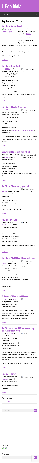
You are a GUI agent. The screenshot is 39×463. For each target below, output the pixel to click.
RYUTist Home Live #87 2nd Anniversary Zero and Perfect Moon (18, 329)
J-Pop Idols (11, 6)
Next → (9, 402)
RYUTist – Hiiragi (9, 373)
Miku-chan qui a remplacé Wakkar (22, 130)
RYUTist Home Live (9, 219)
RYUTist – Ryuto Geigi (11, 66)
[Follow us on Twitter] (6, 448)
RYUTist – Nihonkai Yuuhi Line (14, 106)
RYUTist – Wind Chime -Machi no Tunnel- (18, 258)
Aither (7, 299)
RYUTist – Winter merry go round (15, 186)
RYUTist (7, 110)
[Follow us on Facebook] (3, 448)
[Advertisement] (17, 427)
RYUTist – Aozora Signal (12, 26)
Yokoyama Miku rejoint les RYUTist (16, 151)
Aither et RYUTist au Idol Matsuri (15, 296)
